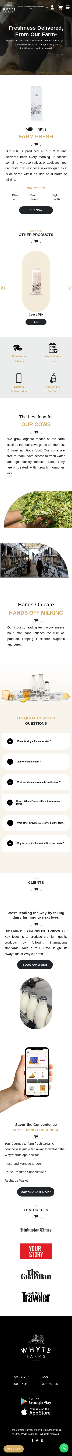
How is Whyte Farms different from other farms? (38, 802)
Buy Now (36, 210)
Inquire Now (13, 1448)
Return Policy (49, 1430)
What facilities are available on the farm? (39, 782)
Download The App (36, 1191)
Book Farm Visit (35, 964)
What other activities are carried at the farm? (40, 823)
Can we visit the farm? (29, 761)
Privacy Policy (33, 1430)
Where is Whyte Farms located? (34, 741)
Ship (59, 1430)
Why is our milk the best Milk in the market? (40, 843)
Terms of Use (17, 1430)
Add (36, 322)
